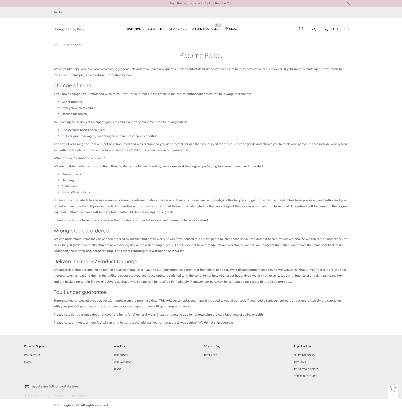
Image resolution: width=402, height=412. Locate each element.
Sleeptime (155, 29)
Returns (300, 362)
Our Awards (122, 362)
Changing (177, 29)
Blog (233, 29)
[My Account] (314, 29)
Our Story (121, 355)
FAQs (27, 362)
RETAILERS (210, 355)
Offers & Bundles (206, 29)
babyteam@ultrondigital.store (55, 386)
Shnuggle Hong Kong (69, 29)
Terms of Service (305, 376)
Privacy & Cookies (306, 369)
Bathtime (134, 29)
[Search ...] (301, 29)
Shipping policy (304, 355)
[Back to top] (393, 399)
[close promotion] (348, 3)
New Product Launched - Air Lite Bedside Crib (201, 3)
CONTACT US (32, 355)
